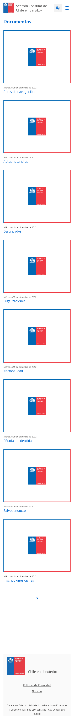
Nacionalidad (13, 371)
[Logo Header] (8, 8)
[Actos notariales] (37, 126)
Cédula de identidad (18, 440)
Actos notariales (15, 161)
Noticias (37, 691)
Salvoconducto (14, 510)
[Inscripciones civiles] (37, 545)
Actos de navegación (19, 91)
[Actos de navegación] (37, 56)
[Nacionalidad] (37, 336)
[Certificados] (37, 196)
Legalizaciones (14, 301)
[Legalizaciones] (37, 266)
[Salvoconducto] (37, 475)
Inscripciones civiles (18, 580)
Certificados (12, 231)
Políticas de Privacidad (37, 685)
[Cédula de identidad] (37, 405)
